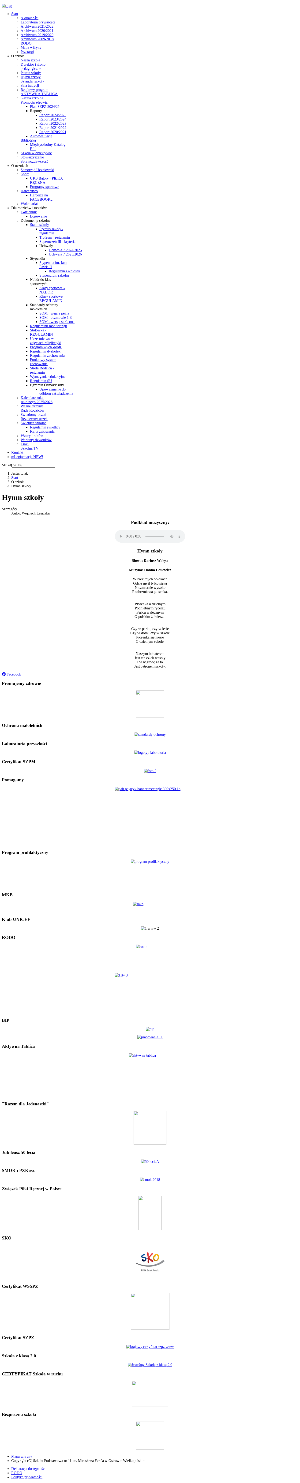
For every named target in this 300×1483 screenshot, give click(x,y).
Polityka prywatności (26, 1477)
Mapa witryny (21, 1456)
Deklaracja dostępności (28, 1469)
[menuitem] (14, 14)
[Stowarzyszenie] (150, 1143)
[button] (11, 674)
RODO (16, 1473)
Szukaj (7, 465)
